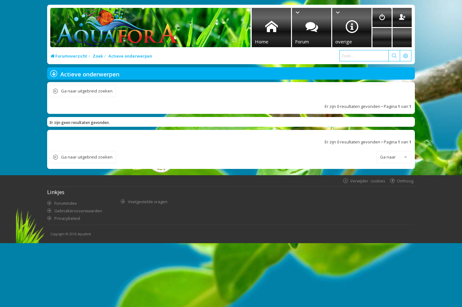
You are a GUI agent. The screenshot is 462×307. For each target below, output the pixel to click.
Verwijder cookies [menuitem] (367, 181)
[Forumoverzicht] (114, 29)
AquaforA (84, 234)
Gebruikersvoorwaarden (78, 211)
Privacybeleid (67, 218)
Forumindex (65, 203)
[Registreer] (402, 17)
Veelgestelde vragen (148, 201)
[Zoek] (394, 56)
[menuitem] (382, 17)
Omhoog (405, 181)
